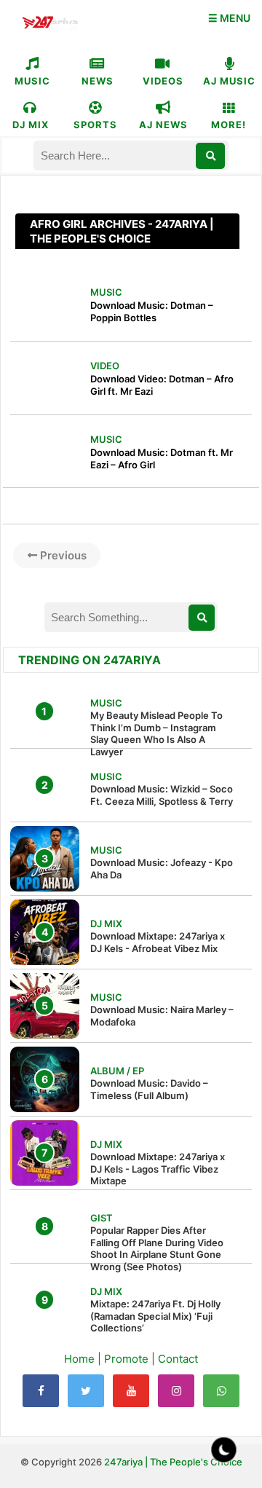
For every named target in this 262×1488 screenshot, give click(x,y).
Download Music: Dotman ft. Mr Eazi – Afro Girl (161, 458)
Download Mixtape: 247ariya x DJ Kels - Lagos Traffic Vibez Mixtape (157, 1169)
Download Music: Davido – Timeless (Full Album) (149, 1089)
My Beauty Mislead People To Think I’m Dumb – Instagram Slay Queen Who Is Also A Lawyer (156, 733)
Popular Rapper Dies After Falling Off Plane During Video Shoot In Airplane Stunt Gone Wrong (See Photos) (156, 1248)
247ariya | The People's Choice (173, 1462)
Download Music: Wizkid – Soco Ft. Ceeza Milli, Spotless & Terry (161, 795)
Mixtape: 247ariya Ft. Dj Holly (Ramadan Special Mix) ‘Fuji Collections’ (155, 1316)
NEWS (98, 81)
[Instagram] (176, 1390)
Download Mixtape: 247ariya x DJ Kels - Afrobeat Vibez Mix (157, 942)
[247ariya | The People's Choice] (50, 24)
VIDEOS (163, 81)
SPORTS (95, 124)
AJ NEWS (163, 124)
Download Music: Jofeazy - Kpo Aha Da (161, 869)
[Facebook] (41, 1390)
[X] (86, 1390)
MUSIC (32, 81)
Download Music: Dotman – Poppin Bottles (151, 311)
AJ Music (229, 81)
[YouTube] (131, 1390)
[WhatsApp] (221, 1390)
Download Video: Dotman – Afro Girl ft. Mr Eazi (162, 385)
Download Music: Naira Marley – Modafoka (162, 1016)
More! (228, 124)
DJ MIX (30, 124)
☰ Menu (229, 18)
